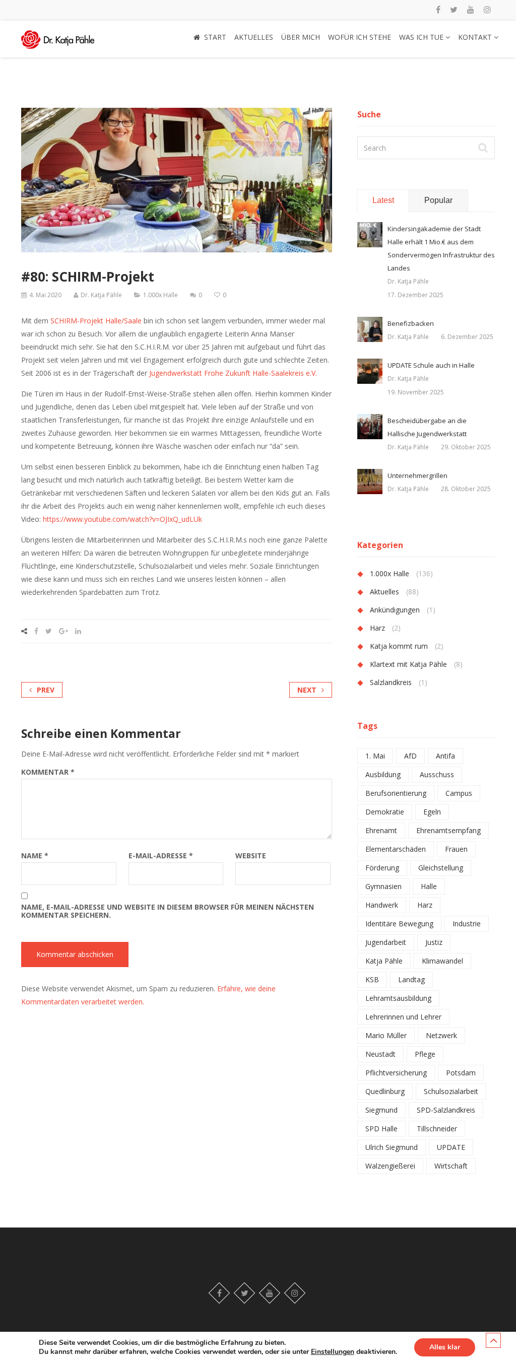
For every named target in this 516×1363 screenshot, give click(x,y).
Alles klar (444, 1347)
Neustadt (380, 1054)
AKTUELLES (253, 37)
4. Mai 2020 (45, 295)
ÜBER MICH (300, 37)
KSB (372, 979)
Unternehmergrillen (417, 475)
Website (250, 856)
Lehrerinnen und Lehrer (403, 1016)
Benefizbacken (411, 323)
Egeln (432, 811)
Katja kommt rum (399, 646)
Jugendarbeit (385, 942)
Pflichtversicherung (396, 1072)
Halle (429, 886)
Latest (383, 200)
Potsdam (461, 1072)
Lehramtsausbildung (398, 998)
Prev (45, 690)
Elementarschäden (395, 849)
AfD (410, 756)
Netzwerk (441, 1035)
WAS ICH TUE (422, 37)
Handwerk (381, 905)
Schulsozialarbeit (451, 1091)
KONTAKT (476, 37)
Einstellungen (332, 1351)
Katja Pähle (384, 961)
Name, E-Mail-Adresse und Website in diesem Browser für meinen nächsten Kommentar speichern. (167, 911)
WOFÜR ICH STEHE (359, 37)
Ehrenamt (381, 830)
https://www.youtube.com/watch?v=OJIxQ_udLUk (122, 519)
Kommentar (48, 772)
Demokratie (384, 811)
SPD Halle (381, 1128)
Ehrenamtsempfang (448, 830)
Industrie (467, 923)
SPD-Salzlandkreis (446, 1110)
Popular (438, 200)
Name (34, 856)
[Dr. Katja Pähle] (57, 37)
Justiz (433, 942)
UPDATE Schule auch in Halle (431, 365)
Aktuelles (384, 591)
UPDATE (451, 1147)
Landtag (411, 979)
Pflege (425, 1054)
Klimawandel (442, 961)
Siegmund (381, 1110)
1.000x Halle (160, 295)
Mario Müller (386, 1035)
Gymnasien (383, 886)
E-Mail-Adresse (160, 856)
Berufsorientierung (395, 793)
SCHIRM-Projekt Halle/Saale (96, 320)
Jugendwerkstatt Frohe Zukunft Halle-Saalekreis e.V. (233, 373)
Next (306, 690)
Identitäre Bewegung (399, 923)
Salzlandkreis (391, 682)
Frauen (456, 849)
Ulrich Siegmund (391, 1147)
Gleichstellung (440, 867)
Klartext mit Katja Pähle (408, 664)
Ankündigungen (395, 610)
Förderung (382, 867)
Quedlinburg (385, 1091)
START (215, 37)
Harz (377, 628)
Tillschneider (437, 1128)
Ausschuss (437, 774)
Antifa (445, 756)
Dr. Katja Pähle (101, 295)
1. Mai (375, 756)
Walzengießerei (390, 1166)
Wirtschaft (451, 1166)
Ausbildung (383, 774)
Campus (458, 793)
